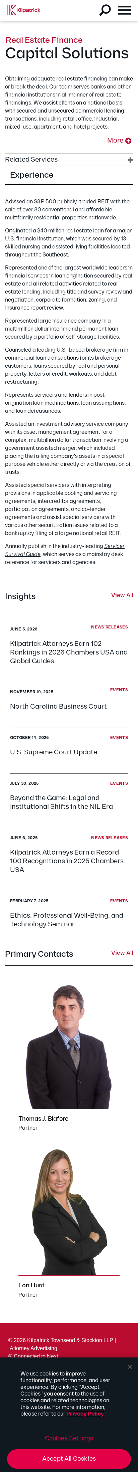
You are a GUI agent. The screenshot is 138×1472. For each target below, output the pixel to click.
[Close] (130, 1366)
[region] (69, 1414)
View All (122, 596)
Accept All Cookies (69, 1458)
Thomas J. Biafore (43, 1118)
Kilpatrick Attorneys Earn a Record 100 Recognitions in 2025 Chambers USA (67, 861)
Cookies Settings (69, 1438)
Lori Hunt (31, 1285)
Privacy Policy (85, 1414)
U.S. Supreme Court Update (53, 752)
